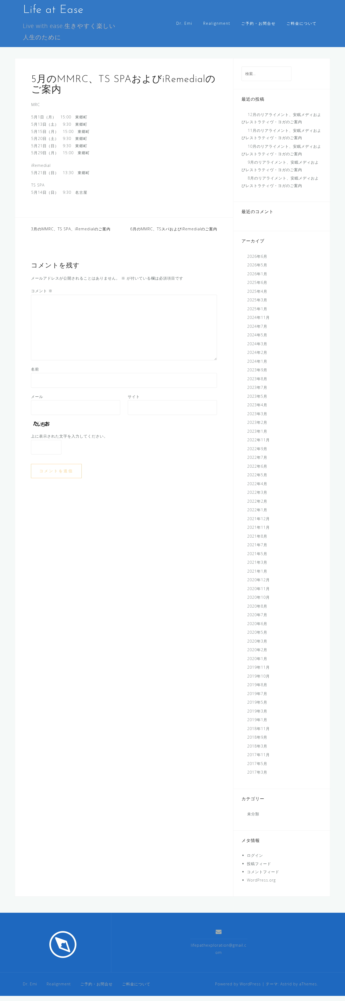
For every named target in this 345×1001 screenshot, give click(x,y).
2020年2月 (257, 649)
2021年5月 (257, 553)
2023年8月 (257, 378)
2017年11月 (258, 754)
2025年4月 (257, 291)
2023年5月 (257, 396)
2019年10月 (258, 676)
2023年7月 (257, 387)
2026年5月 (257, 264)
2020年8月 (257, 606)
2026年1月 (257, 273)
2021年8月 (257, 536)
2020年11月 (258, 588)
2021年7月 (257, 544)
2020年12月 (258, 579)
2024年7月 (257, 326)
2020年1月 (257, 658)
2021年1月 (257, 571)
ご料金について (302, 23)
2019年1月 (257, 719)
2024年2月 (257, 352)
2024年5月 (257, 334)
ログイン (255, 855)
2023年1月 (257, 431)
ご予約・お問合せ (258, 23)
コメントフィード (263, 871)
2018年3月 (257, 746)
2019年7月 (257, 693)
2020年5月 (257, 632)
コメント (42, 290)
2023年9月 (257, 369)
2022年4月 (257, 483)
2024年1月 (257, 361)
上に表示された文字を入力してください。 (69, 436)
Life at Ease (53, 10)
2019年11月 (258, 667)
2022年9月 (257, 448)
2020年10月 (258, 597)
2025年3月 (257, 299)
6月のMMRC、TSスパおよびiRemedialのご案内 (173, 228)
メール (37, 396)
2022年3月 (257, 492)
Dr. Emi (184, 23)
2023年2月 (257, 422)
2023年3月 (257, 413)
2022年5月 (257, 474)
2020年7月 (257, 614)
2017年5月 (257, 763)
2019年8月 (257, 684)
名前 (35, 369)
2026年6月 (257, 256)
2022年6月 (257, 466)
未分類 (253, 813)
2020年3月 (257, 641)
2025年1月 (257, 308)
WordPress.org (261, 880)
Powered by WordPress (238, 983)
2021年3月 (257, 562)
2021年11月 (258, 527)
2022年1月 (257, 509)
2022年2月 (257, 501)
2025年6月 (257, 282)
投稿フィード (259, 863)
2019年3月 (257, 711)
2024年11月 (258, 317)
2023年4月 (257, 404)
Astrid (286, 983)
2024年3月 (257, 343)
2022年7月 (257, 457)
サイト (134, 396)
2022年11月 (258, 439)
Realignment (216, 23)
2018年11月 (258, 728)
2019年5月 (257, 702)
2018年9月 (257, 737)
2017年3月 (257, 772)
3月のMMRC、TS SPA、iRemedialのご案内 (71, 228)
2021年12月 (258, 518)
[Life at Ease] (63, 944)
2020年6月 (257, 623)
